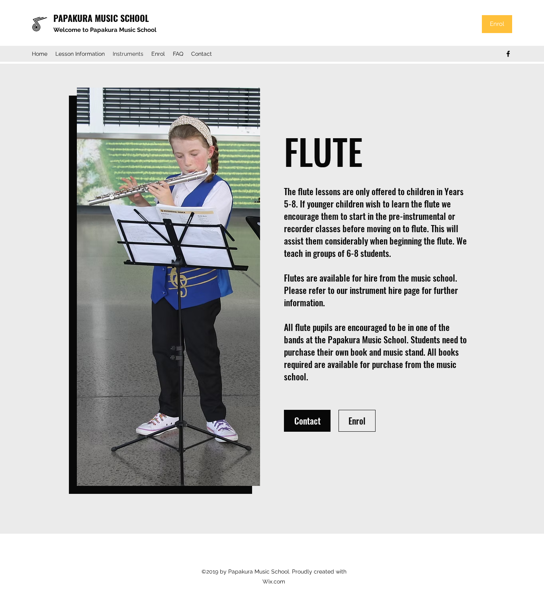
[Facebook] (508, 54)
